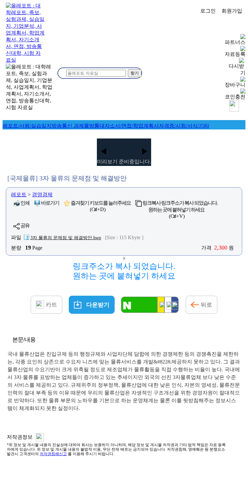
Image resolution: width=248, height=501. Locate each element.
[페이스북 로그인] (175, 305)
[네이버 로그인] (139, 305)
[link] (27, 125)
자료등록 (235, 54)
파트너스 (235, 42)
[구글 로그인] (167, 305)
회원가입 (232, 11)
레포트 (18, 194)
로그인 (208, 11)
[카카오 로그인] (160, 305)
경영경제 (42, 194)
